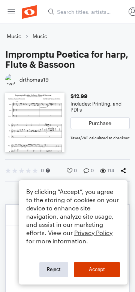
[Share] (125, 170)
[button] (47, 170)
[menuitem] (11, 12)
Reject (54, 269)
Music (14, 36)
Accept (97, 269)
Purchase (100, 123)
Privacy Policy (93, 232)
